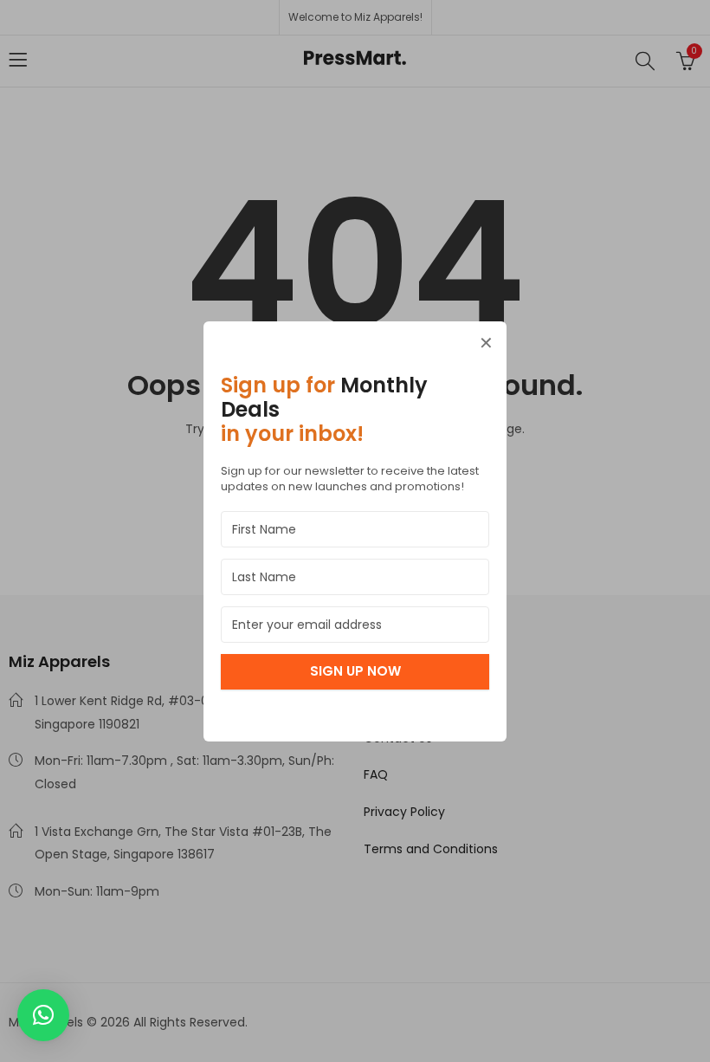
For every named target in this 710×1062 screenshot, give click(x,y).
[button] (43, 1015)
